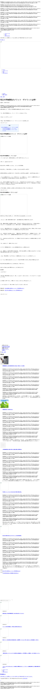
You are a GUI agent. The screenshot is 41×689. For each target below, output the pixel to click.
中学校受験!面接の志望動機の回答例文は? (11, 573)
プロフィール (7, 33)
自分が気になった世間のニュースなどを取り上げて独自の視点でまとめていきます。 (16, 676)
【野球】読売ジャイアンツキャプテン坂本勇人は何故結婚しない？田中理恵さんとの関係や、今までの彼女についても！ (21, 653)
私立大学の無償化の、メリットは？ (9, 128)
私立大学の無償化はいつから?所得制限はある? (14, 290)
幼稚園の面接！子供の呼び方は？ (8, 409)
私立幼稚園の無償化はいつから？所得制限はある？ (14, 288)
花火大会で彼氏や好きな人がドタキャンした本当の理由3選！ (12, 535)
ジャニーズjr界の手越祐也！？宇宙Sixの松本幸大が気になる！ (12, 626)
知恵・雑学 (4, 352)
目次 (5, 34)
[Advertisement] (20, 83)
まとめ (4, 130)
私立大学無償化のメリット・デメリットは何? (9, 127)
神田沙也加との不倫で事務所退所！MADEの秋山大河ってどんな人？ (13, 613)
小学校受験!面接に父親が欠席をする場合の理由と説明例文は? (12, 449)
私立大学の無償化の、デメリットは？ (9, 129)
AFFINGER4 (25, 678)
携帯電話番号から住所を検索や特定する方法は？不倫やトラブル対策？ (14, 365)
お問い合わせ (7, 35)
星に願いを (2, 39)
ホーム (4, 69)
